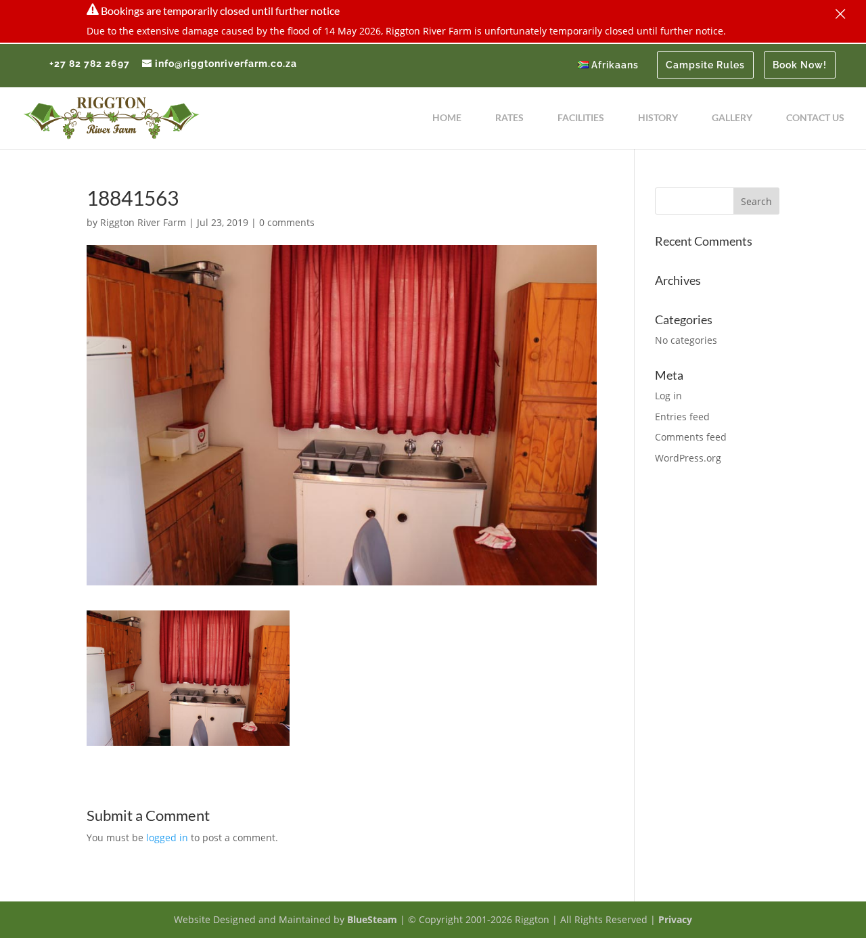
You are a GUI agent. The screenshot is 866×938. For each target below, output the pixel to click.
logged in (167, 837)
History (658, 118)
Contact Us (815, 118)
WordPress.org (688, 457)
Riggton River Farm (143, 222)
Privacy (675, 919)
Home (446, 118)
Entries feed (682, 416)
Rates (509, 118)
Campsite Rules (705, 65)
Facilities (580, 118)
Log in (668, 395)
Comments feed (691, 436)
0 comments (287, 222)
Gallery (732, 118)
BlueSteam (372, 919)
